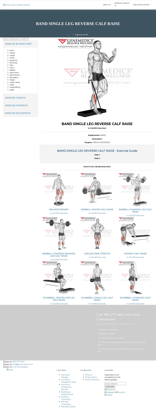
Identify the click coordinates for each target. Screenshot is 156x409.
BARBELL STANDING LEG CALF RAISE (135, 210)
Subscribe (110, 387)
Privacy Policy (91, 377)
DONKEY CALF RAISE (135, 253)
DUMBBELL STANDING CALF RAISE (135, 299)
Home (68, 35)
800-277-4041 (19, 362)
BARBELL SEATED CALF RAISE (97, 209)
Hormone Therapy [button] (122, 3)
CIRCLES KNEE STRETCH (97, 253)
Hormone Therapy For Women (66, 386)
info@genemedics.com (23, 364)
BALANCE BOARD (58, 209)
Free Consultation (141, 5)
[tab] (20, 44)
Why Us (88, 375)
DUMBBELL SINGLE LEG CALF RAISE (97, 299)
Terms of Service (92, 380)
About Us (107, 5)
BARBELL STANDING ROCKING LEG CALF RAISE (58, 254)
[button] (20, 44)
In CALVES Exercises (59, 213)
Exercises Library (68, 406)
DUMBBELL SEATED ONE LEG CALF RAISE (59, 299)
